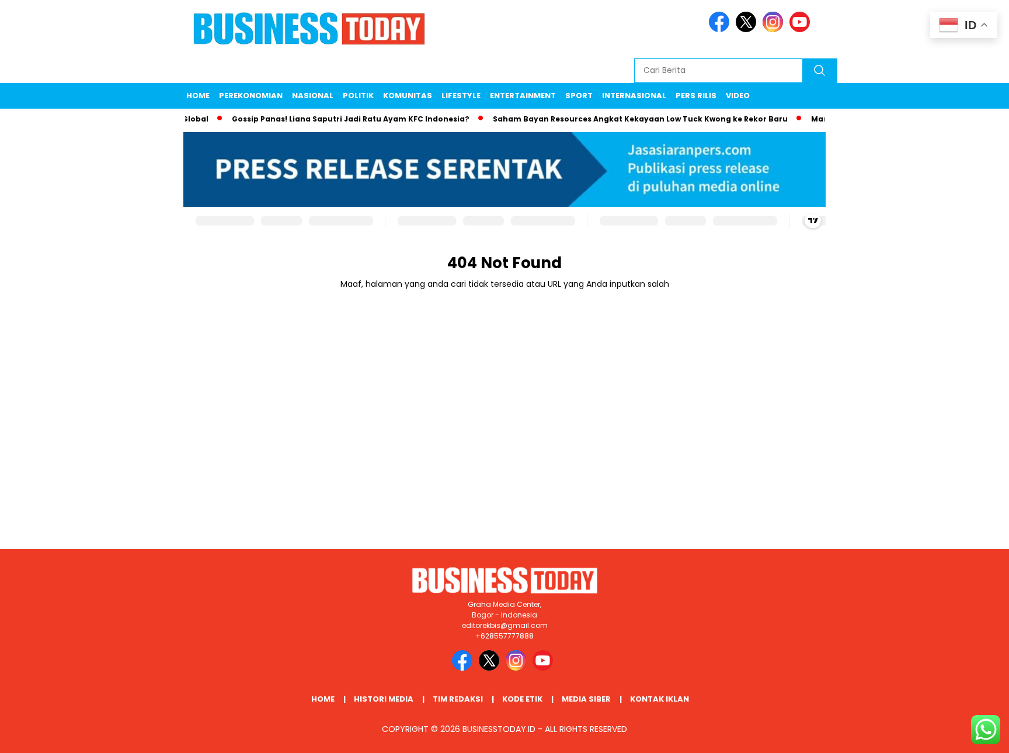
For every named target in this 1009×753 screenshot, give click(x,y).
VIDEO (738, 95)
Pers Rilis (696, 95)
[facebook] (721, 29)
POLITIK (358, 95)
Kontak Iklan (659, 699)
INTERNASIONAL (634, 95)
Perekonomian (251, 95)
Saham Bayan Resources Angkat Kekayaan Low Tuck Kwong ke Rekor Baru (628, 119)
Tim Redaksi (458, 699)
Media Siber (586, 699)
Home (198, 95)
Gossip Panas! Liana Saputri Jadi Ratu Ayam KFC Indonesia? (338, 119)
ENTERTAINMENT (523, 95)
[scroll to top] (969, 735)
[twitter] (748, 29)
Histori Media (383, 699)
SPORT (579, 95)
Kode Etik (522, 699)
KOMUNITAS (407, 95)
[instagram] (775, 29)
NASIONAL (312, 95)
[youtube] (801, 29)
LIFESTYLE (461, 95)
